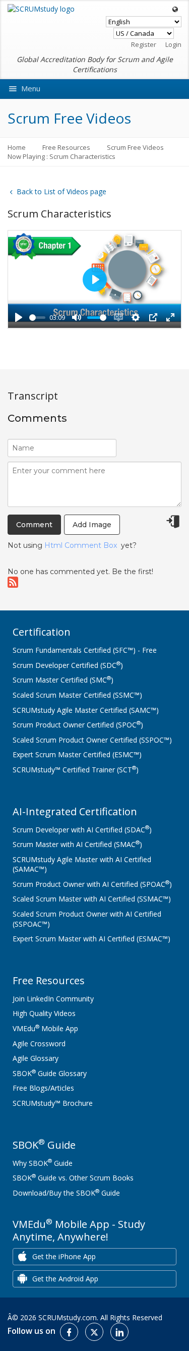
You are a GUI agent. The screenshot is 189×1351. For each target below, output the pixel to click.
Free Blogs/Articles (43, 1088)
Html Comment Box (80, 545)
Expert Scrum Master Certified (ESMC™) (77, 754)
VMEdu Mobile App (45, 1028)
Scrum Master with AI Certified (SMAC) (77, 844)
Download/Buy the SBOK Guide (66, 1193)
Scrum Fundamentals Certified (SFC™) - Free (85, 650)
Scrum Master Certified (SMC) (63, 680)
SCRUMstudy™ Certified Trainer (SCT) (76, 769)
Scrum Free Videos (135, 147)
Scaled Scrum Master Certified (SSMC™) (77, 695)
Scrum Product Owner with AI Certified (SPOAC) (92, 884)
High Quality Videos (44, 1013)
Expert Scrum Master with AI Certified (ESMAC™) (91, 938)
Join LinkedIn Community (53, 998)
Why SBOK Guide (43, 1163)
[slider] (37, 317)
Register (143, 44)
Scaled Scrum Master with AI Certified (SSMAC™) (92, 899)
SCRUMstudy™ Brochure (53, 1103)
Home (17, 147)
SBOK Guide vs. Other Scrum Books (73, 1178)
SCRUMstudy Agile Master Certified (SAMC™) (86, 710)
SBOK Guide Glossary (50, 1073)
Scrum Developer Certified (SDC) (68, 665)
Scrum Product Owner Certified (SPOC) (78, 724)
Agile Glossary (35, 1058)
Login (173, 44)
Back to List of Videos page (60, 191)
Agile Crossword (39, 1043)
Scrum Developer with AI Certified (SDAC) (82, 829)
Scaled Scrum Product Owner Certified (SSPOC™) (92, 740)
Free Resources (66, 147)
